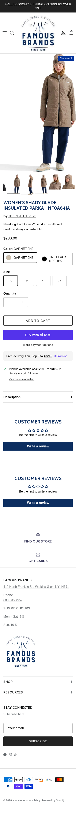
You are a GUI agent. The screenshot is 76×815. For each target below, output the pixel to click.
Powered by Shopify (53, 800)
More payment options (38, 344)
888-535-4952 (12, 600)
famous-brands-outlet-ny (26, 800)
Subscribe (38, 741)
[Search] (14, 32)
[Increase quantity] (24, 302)
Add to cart (38, 320)
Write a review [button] (38, 446)
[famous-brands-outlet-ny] (38, 33)
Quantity (9, 293)
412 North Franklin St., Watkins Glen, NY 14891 (36, 586)
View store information (21, 379)
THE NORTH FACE (22, 216)
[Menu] (4, 32)
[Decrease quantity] (7, 302)
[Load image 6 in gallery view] (38, 113)
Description (11, 397)
